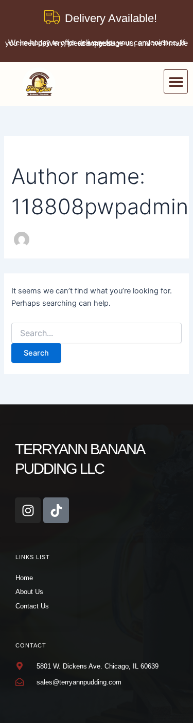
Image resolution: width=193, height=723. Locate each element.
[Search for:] (96, 333)
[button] (176, 81)
